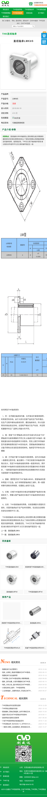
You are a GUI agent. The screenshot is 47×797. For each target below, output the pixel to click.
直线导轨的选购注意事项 (10, 718)
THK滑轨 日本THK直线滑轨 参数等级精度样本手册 (17, 678)
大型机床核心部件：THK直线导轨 (13, 687)
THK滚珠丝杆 (29, 9)
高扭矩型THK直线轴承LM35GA (35, 567)
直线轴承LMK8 (14, 534)
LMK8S (15, 98)
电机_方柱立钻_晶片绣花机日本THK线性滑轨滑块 (17, 684)
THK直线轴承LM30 (12, 567)
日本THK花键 (25, 23)
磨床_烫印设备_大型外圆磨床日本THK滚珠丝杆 (17, 681)
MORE (42, 663)
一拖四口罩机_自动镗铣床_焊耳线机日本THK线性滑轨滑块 (17, 727)
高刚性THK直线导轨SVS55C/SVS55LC (12, 623)
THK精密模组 (5, 13)
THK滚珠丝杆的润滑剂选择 (11, 705)
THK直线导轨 (17, 9)
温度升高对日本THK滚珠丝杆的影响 (14, 714)
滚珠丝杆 (26, 20)
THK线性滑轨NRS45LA (12, 648)
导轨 (13, 20)
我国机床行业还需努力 (9, 669)
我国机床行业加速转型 (9, 675)
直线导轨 (19, 20)
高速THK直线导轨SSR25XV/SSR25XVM (35, 648)
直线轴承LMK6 (14, 530)
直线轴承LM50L (35, 623)
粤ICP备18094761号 (26, 784)
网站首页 (6, 9)
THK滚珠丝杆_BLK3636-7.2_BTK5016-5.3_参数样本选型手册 (17, 724)
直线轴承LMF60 (11, 592)
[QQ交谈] (16, 117)
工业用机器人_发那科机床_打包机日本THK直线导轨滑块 (17, 691)
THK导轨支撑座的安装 (9, 708)
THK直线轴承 (17, 13)
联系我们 (6, 16)
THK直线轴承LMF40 (35, 592)
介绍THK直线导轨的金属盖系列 (13, 721)
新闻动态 (29, 13)
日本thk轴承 (34, 20)
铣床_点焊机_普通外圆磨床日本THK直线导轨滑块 (17, 672)
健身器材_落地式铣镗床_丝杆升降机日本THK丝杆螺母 (17, 711)
